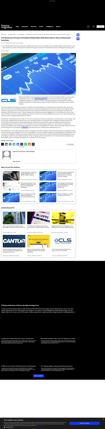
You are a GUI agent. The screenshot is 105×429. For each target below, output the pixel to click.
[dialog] (52, 423)
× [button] (103, 419)
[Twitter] (2, 144)
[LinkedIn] (6, 144)
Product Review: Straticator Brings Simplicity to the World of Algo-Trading (29, 173)
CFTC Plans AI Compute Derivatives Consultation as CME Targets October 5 (38, 227)
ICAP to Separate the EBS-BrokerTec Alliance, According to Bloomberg (28, 195)
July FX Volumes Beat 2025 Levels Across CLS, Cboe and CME (61, 249)
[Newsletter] (78, 35)
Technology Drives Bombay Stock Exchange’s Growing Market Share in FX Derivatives (65, 185)
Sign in (100, 26)
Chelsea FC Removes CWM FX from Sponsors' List (65, 194)
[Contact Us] (78, 38)
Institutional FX (12, 34)
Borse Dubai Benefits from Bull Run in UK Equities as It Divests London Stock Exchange (28, 185)
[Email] (10, 144)
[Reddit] (29, 144)
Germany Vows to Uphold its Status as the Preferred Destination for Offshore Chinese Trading (65, 174)
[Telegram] (14, 144)
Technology (20, 34)
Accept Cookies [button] (84, 423)
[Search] (88, 26)
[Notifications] (94, 26)
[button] (35, 427)
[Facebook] (18, 144)
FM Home (3, 34)
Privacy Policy (39, 425)
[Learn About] (21, 145)
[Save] (33, 145)
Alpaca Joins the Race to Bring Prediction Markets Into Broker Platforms (36, 250)
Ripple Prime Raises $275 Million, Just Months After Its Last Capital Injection (63, 226)
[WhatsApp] (25, 144)
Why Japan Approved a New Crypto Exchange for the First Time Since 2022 (14, 226)
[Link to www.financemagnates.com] (9, 100)
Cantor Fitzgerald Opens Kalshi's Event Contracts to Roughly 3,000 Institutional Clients (12, 250)
